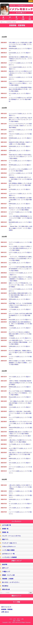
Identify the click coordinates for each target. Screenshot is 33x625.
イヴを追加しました (14, 338)
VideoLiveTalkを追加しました (16, 427)
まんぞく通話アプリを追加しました (18, 448)
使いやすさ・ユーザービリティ (10, 582)
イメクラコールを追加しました (17, 173)
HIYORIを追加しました (15, 165)
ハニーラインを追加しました (16, 471)
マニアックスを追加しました (16, 242)
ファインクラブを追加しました (17, 289)
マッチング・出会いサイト (9, 543)
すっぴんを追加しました (15, 503)
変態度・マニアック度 (8, 575)
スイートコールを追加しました (17, 467)
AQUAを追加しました (14, 146)
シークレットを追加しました (16, 356)
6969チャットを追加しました (16, 495)
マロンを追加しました (14, 376)
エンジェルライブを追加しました (17, 113)
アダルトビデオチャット (9, 546)
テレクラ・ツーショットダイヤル (11, 535)
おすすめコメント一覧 (8, 553)
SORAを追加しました (14, 150)
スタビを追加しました (14, 407)
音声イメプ (5, 568)
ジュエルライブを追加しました (17, 129)
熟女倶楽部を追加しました (16, 222)
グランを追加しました (14, 507)
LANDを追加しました (14, 346)
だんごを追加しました (14, 262)
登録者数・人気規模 (7, 578)
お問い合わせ (5, 612)
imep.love (17, 622)
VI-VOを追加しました (14, 189)
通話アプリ (5, 539)
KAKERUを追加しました (15, 48)
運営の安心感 (6, 589)
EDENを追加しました (14, 203)
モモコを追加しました (14, 462)
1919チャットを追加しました (16, 491)
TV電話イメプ (6, 571)
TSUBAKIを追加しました (15, 436)
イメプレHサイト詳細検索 (9, 557)
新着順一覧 (5, 528)
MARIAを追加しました (15, 387)
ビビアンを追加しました (15, 252)
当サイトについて (6, 607)
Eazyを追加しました (14, 319)
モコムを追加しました (14, 93)
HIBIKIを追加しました (14, 458)
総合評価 (4, 564)
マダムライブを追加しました (16, 134)
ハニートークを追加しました (16, 512)
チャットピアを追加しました (16, 417)
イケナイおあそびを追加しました (17, 67)
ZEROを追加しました (14, 299)
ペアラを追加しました (14, 309)
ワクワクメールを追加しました (17, 77)
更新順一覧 (5, 532)
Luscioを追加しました (14, 52)
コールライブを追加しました (16, 212)
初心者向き (5, 585)
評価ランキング (16, 560)
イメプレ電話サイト (26, 319)
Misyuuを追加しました (15, 397)
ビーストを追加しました (15, 160)
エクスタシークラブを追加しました (18, 272)
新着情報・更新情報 (6, 609)
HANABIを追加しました (15, 138)
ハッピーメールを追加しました (17, 63)
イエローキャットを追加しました (17, 193)
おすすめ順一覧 (6, 525)
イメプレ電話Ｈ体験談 (19, 144)
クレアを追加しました (14, 444)
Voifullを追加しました (14, 499)
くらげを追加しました (14, 328)
